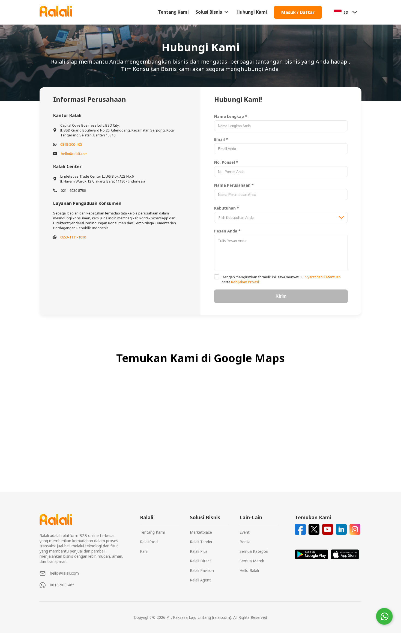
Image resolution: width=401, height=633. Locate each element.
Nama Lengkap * (230, 116)
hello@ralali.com (74, 153)
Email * (221, 139)
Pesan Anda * (227, 231)
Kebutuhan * (226, 208)
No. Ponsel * (226, 162)
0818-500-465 (71, 144)
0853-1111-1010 (73, 237)
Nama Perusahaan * (234, 185)
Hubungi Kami (252, 12)
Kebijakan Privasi (244, 281)
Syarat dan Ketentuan (322, 276)
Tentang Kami (173, 12)
